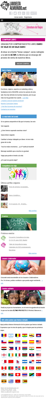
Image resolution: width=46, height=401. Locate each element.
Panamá (31, 363)
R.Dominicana (18, 370)
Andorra (4, 337)
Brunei (31, 337)
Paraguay (38, 363)
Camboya (38, 337)
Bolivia (24, 337)
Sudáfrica (11, 376)
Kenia (24, 357)
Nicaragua (24, 363)
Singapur (32, 370)
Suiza (18, 376)
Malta (4, 363)
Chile (4, 344)
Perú (4, 370)
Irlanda (10, 357)
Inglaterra (4, 357)
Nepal (17, 363)
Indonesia (38, 350)
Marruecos (10, 363)
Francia (18, 350)
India (31, 350)
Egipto (3, 350)
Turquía (38, 376)
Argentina (11, 337)
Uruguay (11, 383)
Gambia (24, 350)
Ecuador (25, 344)
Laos (31, 357)
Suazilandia (4, 376)
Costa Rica (17, 344)
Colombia (11, 344)
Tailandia (25, 376)
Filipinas (11, 350)
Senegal (25, 370)
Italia (18, 357)
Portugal (11, 370)
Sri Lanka (38, 370)
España (31, 344)
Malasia (38, 357)
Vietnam (18, 383)
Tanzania (32, 376)
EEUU (38, 344)
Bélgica (17, 337)
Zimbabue (24, 383)
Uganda (4, 383)
